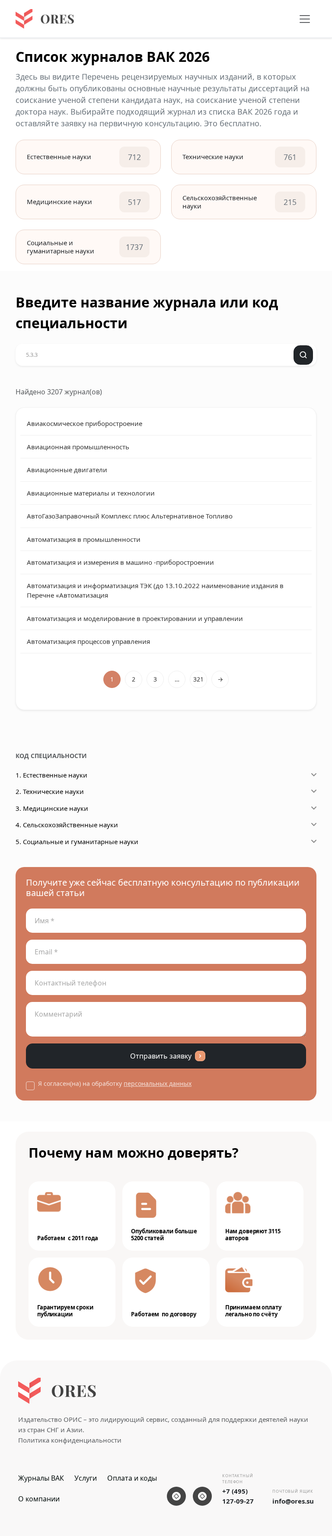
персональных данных (158, 1083)
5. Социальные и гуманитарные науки (77, 841)
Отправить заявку (161, 1056)
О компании (39, 1499)
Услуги (85, 1478)
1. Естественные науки (51, 775)
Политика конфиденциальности (69, 1440)
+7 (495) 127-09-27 (238, 1496)
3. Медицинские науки (52, 808)
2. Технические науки (50, 791)
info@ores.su (293, 1501)
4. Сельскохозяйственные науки (67, 824)
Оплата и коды (132, 1478)
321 (198, 679)
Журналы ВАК (41, 1478)
